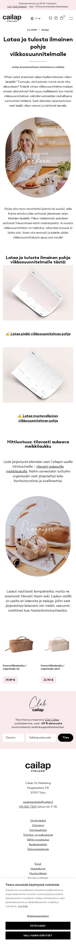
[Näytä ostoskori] (61, 18)
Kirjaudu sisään (56, 18)
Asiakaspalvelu (38, 844)
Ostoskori (38, 825)
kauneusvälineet (29, 67)
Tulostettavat (46, 67)
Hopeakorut (38, 868)
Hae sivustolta (50, 18)
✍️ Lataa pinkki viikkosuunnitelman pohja (38, 334)
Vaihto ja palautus (38, 839)
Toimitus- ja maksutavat (38, 834)
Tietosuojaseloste (38, 849)
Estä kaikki (38, 925)
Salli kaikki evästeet (37, 935)
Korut (38, 863)
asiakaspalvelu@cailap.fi (38, 802)
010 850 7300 (28, 806)
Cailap (12, 18)
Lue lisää (23, 906)
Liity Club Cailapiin (17, 6)
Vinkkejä (59, 67)
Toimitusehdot (38, 830)
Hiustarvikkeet (38, 873)
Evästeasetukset (38, 916)
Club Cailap (52, 719)
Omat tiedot (38, 820)
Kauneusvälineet (38, 878)
